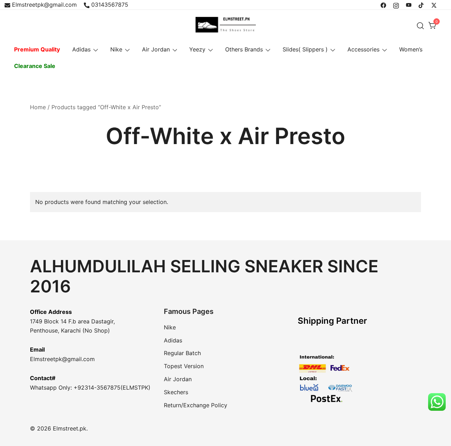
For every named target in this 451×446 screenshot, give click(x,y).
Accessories (363, 49)
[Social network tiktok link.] (421, 4)
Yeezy (197, 49)
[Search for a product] (420, 25)
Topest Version (184, 366)
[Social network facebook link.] (383, 4)
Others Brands (244, 49)
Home (38, 107)
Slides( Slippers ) (305, 49)
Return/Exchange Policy (195, 405)
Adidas (81, 49)
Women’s (410, 49)
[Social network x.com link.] (434, 4)
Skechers (176, 392)
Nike (116, 49)
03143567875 (109, 4)
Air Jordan (156, 49)
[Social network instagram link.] (396, 4)
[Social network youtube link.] (409, 4)
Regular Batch (182, 353)
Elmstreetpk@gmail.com (44, 4)
